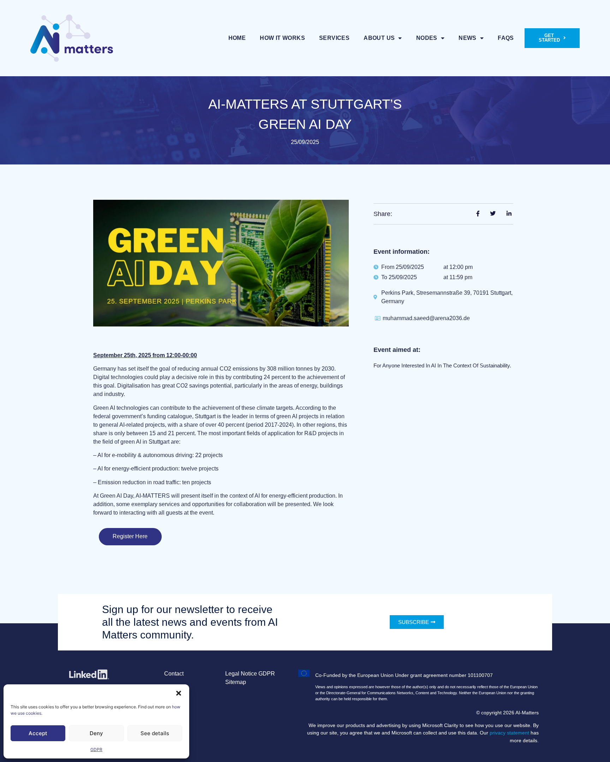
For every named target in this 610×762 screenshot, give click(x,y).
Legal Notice (241, 674)
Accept (38, 733)
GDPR (96, 749)
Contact (174, 674)
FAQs (506, 38)
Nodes (426, 38)
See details (154, 733)
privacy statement (509, 733)
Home (237, 38)
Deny (96, 733)
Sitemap (235, 682)
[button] (178, 693)
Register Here (130, 536)
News (468, 38)
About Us (379, 38)
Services (334, 38)
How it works (282, 38)
